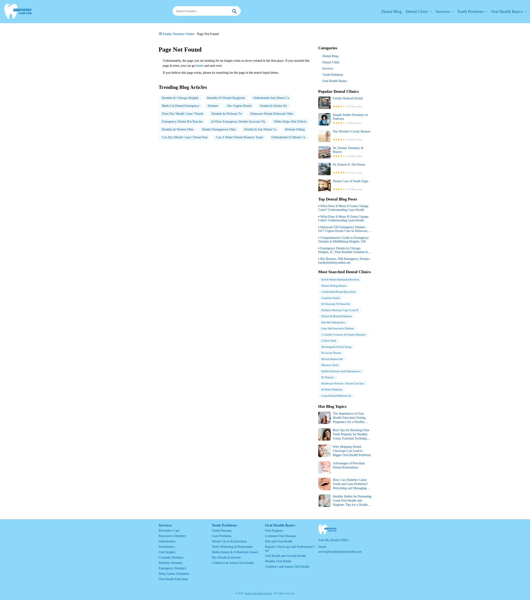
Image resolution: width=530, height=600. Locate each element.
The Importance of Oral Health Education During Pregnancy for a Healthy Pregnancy (342, 418)
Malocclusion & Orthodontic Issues (235, 552)
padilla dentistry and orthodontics (341, 371)
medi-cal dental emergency (180, 105)
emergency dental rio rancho (182, 121)
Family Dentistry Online (178, 34)
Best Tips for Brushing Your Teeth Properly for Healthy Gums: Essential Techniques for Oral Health (344, 434)
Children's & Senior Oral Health (233, 563)
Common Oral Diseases (280, 536)
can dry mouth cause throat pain (185, 137)
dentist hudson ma (332, 359)
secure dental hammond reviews (340, 279)
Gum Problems (221, 536)
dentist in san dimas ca (260, 129)
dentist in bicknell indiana (336, 316)
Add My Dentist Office (333, 540)
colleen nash (328, 340)
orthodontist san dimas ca (271, 98)
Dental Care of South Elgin (350, 185)
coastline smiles (330, 297)
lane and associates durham (337, 328)
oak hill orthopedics (333, 322)
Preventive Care (169, 530)
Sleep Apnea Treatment (174, 573)
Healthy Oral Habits (278, 561)
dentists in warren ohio (178, 129)
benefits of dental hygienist (226, 98)
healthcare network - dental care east (342, 383)
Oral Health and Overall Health (285, 556)
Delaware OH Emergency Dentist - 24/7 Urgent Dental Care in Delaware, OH (343, 229)
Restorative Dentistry (172, 536)
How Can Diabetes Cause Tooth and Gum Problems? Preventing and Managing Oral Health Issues (343, 484)
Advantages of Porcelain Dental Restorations (349, 465)
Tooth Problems (470, 11)
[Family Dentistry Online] (18, 11)
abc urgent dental (239, 105)
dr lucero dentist (331, 352)
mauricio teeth (329, 365)
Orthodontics (167, 541)
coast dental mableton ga (336, 395)
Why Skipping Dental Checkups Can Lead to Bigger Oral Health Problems (352, 451)
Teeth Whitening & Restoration (232, 546)
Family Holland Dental (348, 102)
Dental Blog (391, 11)
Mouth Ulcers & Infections (229, 541)
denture (213, 105)
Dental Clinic (417, 11)
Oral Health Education (173, 579)
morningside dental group (336, 346)
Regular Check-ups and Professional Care (290, 548)
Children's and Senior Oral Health (287, 566)
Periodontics (167, 546)
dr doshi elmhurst (331, 389)
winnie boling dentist (334, 285)
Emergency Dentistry (172, 568)
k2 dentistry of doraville (335, 303)
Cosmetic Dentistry (171, 557)
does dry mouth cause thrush (182, 113)
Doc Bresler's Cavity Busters (351, 135)
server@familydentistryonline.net (339, 551)
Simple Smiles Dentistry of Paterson (350, 118)
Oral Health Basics (507, 11)
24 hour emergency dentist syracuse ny (238, 121)
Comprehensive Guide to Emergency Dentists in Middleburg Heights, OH (343, 239)
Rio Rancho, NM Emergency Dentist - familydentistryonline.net (344, 260)
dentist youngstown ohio (219, 129)
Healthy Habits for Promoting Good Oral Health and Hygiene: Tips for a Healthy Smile (344, 501)
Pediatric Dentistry (171, 563)
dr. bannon (327, 377)
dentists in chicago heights (180, 98)
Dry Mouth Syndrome (226, 557)
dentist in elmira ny (273, 105)
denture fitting (295, 129)
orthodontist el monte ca (288, 137)
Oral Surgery (167, 552)
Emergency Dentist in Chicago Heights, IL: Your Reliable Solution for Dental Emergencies (343, 250)
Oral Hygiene (274, 530)
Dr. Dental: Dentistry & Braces (348, 151)
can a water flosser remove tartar (239, 137)
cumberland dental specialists (338, 291)
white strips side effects (290, 121)
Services (443, 11)
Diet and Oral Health (278, 541)
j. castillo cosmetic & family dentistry (343, 334)
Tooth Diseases (222, 530)
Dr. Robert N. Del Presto (349, 168)
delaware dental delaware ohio (271, 113)
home (199, 65)
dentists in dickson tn (226, 113)
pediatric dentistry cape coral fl (339, 310)
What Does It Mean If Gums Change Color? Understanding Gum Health (343, 207)
